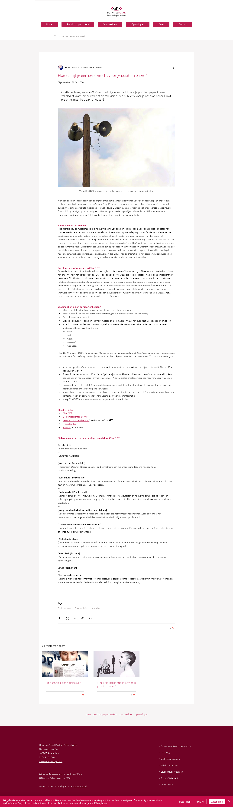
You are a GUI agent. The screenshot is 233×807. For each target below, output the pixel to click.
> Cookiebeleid (166, 784)
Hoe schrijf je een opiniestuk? (63, 682)
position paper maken (105, 714)
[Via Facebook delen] (59, 618)
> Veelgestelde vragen (169, 759)
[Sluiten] (229, 801)
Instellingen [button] (185, 801)
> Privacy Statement (168, 778)
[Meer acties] (173, 67)
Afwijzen (200, 801)
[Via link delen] (82, 618)
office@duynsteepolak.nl (50, 761)
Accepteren (217, 801)
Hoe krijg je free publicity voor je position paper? (116, 684)
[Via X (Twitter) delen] (67, 618)
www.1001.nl (80, 786)
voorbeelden (126, 714)
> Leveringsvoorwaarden (171, 771)
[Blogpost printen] (90, 618)
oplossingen (141, 714)
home (88, 714)
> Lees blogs (165, 752)
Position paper (64, 608)
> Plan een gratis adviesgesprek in (175, 746)
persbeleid (95, 608)
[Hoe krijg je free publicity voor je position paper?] (117, 664)
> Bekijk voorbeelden (169, 765)
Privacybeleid (100, 803)
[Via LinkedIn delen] (74, 618)
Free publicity (81, 608)
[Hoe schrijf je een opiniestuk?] (65, 664)
